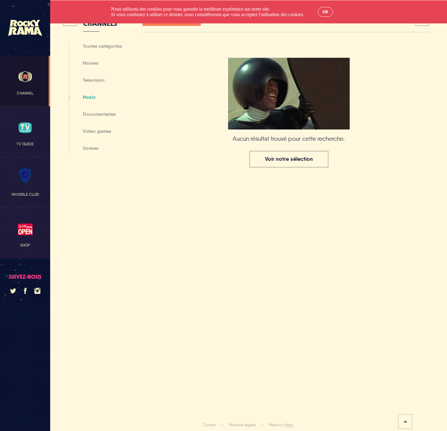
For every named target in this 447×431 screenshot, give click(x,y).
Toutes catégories (102, 46)
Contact (209, 425)
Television (94, 80)
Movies (91, 63)
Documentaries (99, 114)
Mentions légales (242, 425)
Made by (281, 425)
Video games (97, 131)
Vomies (91, 148)
